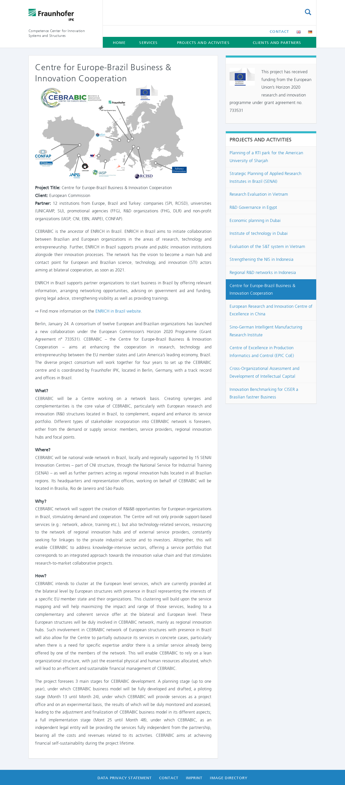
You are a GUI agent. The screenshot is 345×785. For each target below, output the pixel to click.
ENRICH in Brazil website (118, 311)
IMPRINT (194, 778)
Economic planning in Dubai (255, 220)
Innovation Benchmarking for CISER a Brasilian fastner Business (264, 393)
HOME (119, 42)
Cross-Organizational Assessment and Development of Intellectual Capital (264, 372)
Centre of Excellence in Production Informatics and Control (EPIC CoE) (262, 351)
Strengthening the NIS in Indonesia (261, 259)
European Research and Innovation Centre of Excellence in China (271, 310)
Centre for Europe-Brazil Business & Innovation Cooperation (262, 289)
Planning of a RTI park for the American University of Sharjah (266, 156)
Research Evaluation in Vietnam (259, 194)
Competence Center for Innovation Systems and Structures (57, 33)
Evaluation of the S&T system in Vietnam (267, 246)
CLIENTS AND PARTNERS (277, 42)
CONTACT (279, 31)
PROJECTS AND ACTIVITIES (203, 42)
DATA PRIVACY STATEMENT (124, 778)
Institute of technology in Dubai (259, 233)
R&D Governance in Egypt (253, 207)
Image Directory (228, 778)
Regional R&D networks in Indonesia (263, 272)
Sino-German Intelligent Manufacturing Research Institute (266, 330)
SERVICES (148, 42)
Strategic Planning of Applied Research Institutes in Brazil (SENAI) (265, 177)
